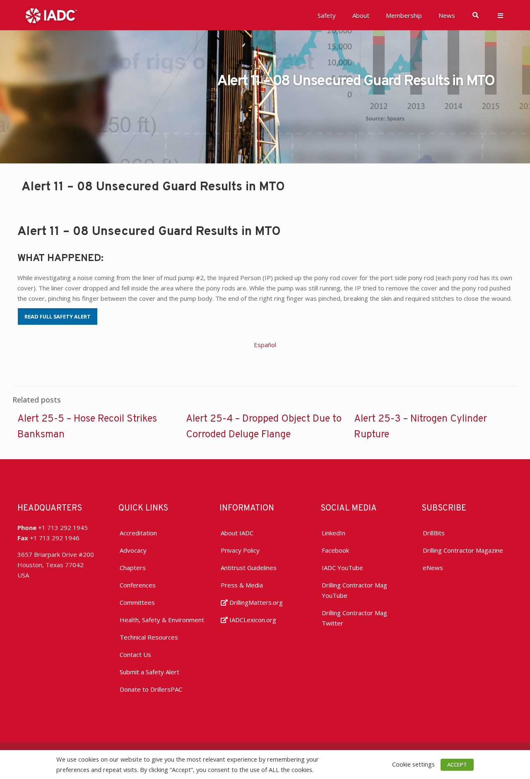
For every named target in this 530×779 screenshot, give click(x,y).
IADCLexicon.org (252, 620)
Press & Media (242, 585)
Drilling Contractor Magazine (463, 550)
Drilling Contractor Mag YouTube (354, 590)
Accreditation (138, 533)
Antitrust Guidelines (249, 567)
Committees (137, 602)
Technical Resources (149, 637)
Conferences (138, 585)
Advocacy (133, 550)
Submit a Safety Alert (149, 672)
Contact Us (135, 654)
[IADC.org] (51, 15)
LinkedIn (333, 533)
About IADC (237, 533)
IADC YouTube (342, 567)
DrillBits (434, 533)
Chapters (133, 567)
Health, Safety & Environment (162, 620)
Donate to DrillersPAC (151, 689)
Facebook (335, 550)
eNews (433, 567)
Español (265, 344)
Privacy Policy (240, 550)
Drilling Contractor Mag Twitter (354, 618)
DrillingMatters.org (255, 602)
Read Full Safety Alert (57, 316)
